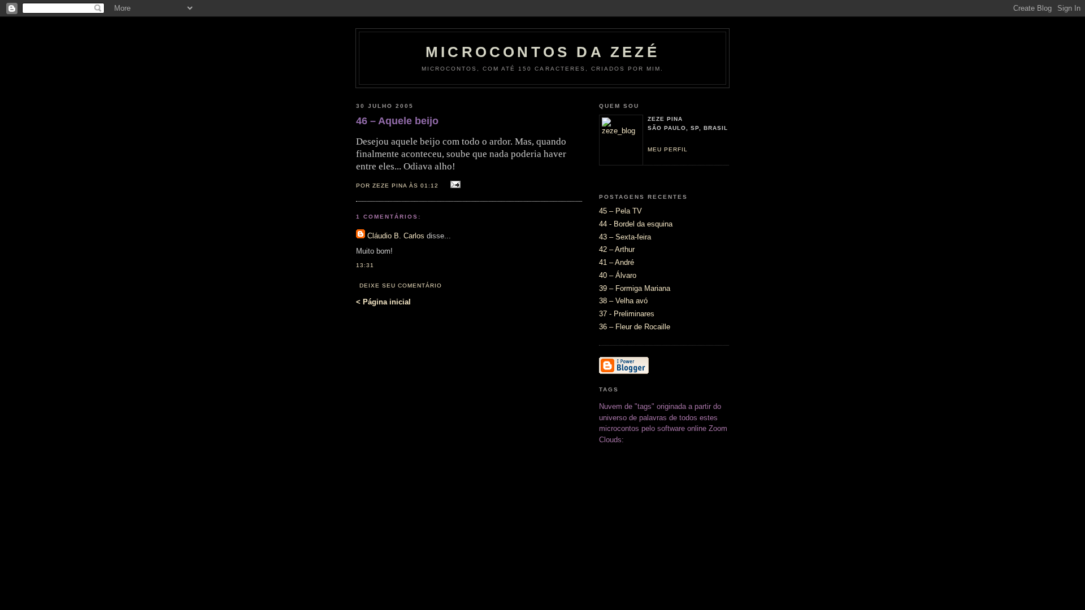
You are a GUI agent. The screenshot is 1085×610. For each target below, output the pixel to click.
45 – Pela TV (620, 211)
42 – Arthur (617, 249)
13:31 (365, 265)
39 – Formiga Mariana (634, 288)
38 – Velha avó (623, 301)
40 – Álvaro (617, 275)
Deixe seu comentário (400, 285)
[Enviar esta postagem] (453, 185)
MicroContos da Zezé (542, 51)
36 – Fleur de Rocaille (634, 327)
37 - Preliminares (626, 314)
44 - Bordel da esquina (635, 224)
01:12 (429, 185)
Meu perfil (668, 149)
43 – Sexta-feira (625, 237)
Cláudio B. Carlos (395, 236)
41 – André (616, 262)
